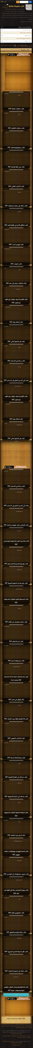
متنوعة (30, 1024)
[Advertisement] (16, 453)
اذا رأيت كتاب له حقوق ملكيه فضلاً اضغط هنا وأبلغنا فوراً (12, 1042)
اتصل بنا (28, 1037)
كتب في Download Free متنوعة (21, 1024)
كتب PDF (3, 2)
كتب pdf (24, 1037)
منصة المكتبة (22, 1036)
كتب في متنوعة (17, 47)
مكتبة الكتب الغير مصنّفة (25, 33)
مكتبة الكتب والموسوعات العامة (24, 38)
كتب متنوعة (27, 36)
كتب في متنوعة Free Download (17, 1026)
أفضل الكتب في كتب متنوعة (24, 27)
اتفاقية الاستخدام (6, 1036)
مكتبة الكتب (28, 1036)
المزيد (16, 994)
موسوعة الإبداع (15, 1045)
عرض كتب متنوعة (27, 30)
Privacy (19, 1037)
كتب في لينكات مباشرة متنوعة (22, 1027)
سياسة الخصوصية (15, 1036)
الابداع (30, 45)
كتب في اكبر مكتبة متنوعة (9, 1024)
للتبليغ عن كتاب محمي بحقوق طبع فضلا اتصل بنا (12, 1033)
